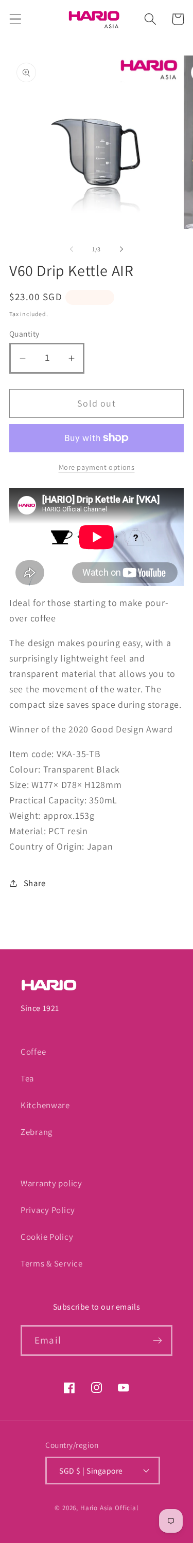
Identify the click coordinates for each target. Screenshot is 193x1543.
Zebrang (36, 1131)
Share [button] (35, 883)
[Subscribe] (157, 1340)
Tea (27, 1078)
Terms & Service (52, 1263)
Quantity (24, 333)
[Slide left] (71, 249)
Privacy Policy (48, 1210)
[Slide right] (121, 249)
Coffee (33, 1051)
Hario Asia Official (109, 1507)
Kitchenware (45, 1105)
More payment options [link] (97, 467)
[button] (15, 19)
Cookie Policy (47, 1236)
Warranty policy (51, 1183)
